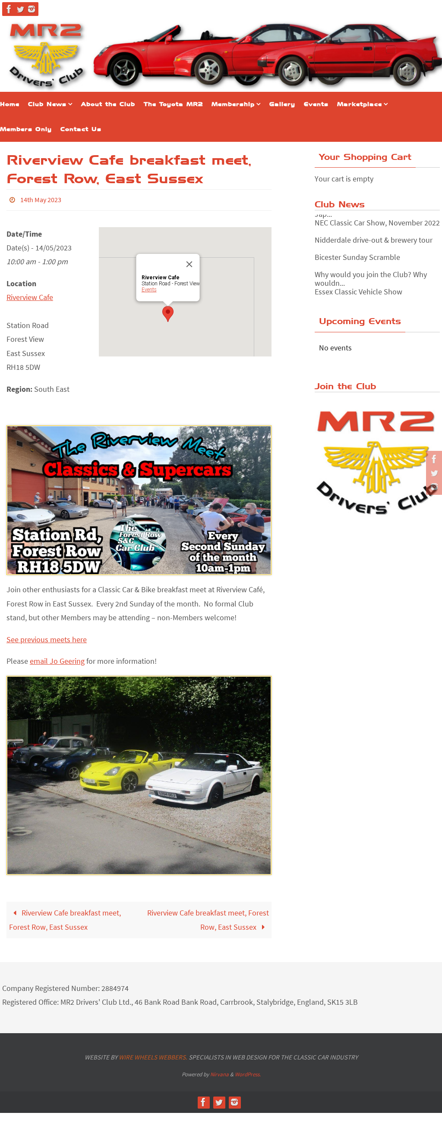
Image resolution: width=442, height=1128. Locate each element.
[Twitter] (20, 9)
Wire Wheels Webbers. (153, 1054)
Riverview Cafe (29, 295)
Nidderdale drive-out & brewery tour (374, 238)
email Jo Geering (57, 658)
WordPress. (248, 1072)
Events (149, 287)
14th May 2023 (40, 198)
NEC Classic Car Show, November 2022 (377, 220)
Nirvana (219, 1072)
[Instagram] (31, 9)
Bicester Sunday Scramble (357, 255)
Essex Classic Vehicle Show (358, 289)
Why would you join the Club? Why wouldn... (371, 276)
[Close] (189, 261)
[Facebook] (9, 9)
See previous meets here (46, 637)
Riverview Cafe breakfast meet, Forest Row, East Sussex (65, 917)
